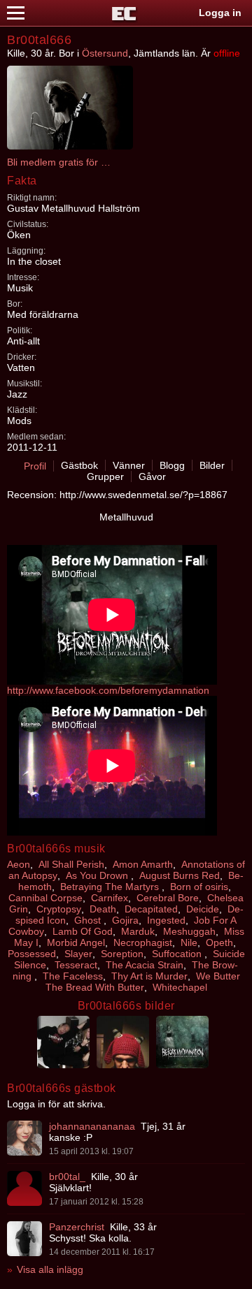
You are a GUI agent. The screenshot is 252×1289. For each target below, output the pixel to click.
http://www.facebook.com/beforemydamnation (108, 690)
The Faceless (73, 976)
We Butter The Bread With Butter (143, 981)
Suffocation (178, 953)
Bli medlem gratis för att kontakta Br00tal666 (59, 162)
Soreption (122, 953)
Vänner (129, 465)
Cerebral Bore (167, 897)
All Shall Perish (71, 864)
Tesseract (76, 964)
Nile (189, 942)
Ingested (166, 920)
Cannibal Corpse (45, 897)
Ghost (89, 920)
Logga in (220, 12)
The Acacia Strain (144, 964)
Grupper (105, 476)
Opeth (219, 942)
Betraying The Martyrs (111, 886)
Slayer (78, 953)
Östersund (105, 53)
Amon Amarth (143, 864)
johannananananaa (92, 1126)
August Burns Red (179, 875)
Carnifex (109, 897)
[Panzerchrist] (24, 1238)
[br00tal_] (24, 1188)
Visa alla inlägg (50, 1269)
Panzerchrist (76, 1226)
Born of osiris (199, 886)
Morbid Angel (76, 942)
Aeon (18, 864)
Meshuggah (189, 931)
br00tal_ (67, 1176)
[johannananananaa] (24, 1138)
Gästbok (79, 465)
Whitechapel (180, 987)
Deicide (202, 909)
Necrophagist (142, 942)
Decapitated (151, 909)
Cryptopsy (58, 909)
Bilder (212, 465)
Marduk (138, 931)
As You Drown (98, 875)
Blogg (172, 465)
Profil (35, 466)
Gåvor (152, 476)
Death (103, 909)
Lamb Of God (82, 931)
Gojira (125, 920)
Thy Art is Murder (149, 976)
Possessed (32, 953)
